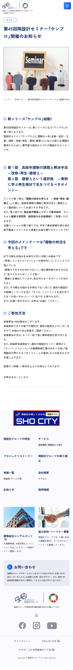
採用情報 (43, 489)
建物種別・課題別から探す (50, 444)
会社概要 (43, 472)
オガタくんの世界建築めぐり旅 (35, 649)
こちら (19, 377)
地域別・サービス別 (13, 478)
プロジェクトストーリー (18, 456)
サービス (43, 439)
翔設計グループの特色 (17, 439)
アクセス (42, 478)
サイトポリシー (22, 641)
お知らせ (9, 489)
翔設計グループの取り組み (53, 458)
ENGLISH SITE (49, 641)
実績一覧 (9, 472)
